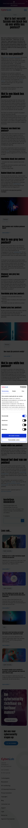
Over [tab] (23, 391)
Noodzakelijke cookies (14, 440)
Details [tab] (14, 391)
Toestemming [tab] (5, 391)
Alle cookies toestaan (14, 435)
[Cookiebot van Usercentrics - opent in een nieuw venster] (20, 387)
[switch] (24, 420)
